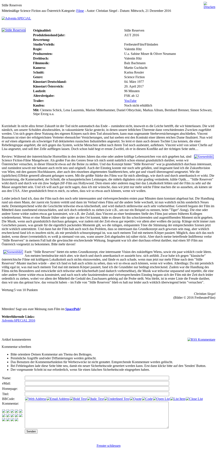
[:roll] (4, 416)
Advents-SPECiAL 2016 (18, 320)
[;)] (12, 411)
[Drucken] (209, 4)
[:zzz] (16, 416)
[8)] (16, 411)
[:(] (12, 420)
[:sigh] (20, 416)
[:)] (4, 411)
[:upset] (12, 416)
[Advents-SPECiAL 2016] (16, 17)
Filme (80, 10)
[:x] (16, 420)
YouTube (130, 101)
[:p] (20, 411)
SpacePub (72, 309)
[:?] (4, 420)
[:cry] (8, 420)
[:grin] (8, 411)
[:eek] (8, 416)
